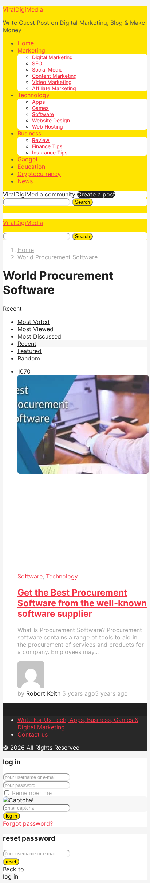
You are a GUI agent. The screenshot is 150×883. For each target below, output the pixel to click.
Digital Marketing (52, 57)
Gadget (27, 159)
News (25, 181)
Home (25, 43)
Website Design (51, 120)
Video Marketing (52, 82)
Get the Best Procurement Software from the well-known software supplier (82, 603)
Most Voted (33, 321)
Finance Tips (47, 146)
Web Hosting (47, 126)
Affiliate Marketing (54, 88)
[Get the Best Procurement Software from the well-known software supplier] (82, 474)
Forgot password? (28, 823)
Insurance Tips (50, 152)
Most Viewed (35, 329)
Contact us (32, 734)
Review (41, 140)
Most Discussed (39, 336)
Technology (33, 95)
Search (82, 202)
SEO (37, 63)
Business (29, 133)
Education (31, 166)
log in (11, 816)
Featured (29, 351)
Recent (26, 343)
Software (43, 114)
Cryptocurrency (39, 173)
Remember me (32, 792)
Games (40, 108)
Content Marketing (54, 76)
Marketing (31, 50)
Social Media (47, 69)
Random (28, 358)
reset (11, 861)
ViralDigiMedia (23, 9)
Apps (38, 102)
